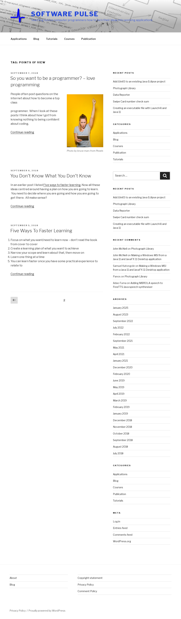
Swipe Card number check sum (131, 101)
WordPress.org (122, 541)
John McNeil (120, 248)
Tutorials (51, 38)
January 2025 (120, 307)
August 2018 (120, 446)
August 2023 (120, 314)
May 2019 (118, 387)
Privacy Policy (86, 584)
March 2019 (120, 400)
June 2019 (119, 380)
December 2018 (122, 420)
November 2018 (122, 426)
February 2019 (121, 406)
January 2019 (120, 413)
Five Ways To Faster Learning (41, 230)
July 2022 (118, 327)
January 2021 (120, 360)
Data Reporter (121, 94)
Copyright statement (90, 577)
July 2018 (118, 453)
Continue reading (22, 132)
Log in (116, 521)
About (13, 577)
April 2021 (118, 354)
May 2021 (118, 347)
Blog (36, 38)
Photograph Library (124, 88)
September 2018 (123, 440)
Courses (69, 38)
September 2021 (123, 340)
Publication (88, 38)
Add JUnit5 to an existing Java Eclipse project (139, 81)
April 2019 (118, 393)
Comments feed (122, 534)
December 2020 (123, 367)
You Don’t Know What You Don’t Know (50, 175)
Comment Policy (87, 591)
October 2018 (121, 433)
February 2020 (121, 373)
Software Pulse (65, 14)
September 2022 (123, 321)
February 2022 (121, 334)
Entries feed (120, 527)
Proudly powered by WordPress (46, 610)
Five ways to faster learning (62, 185)
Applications (19, 38)
